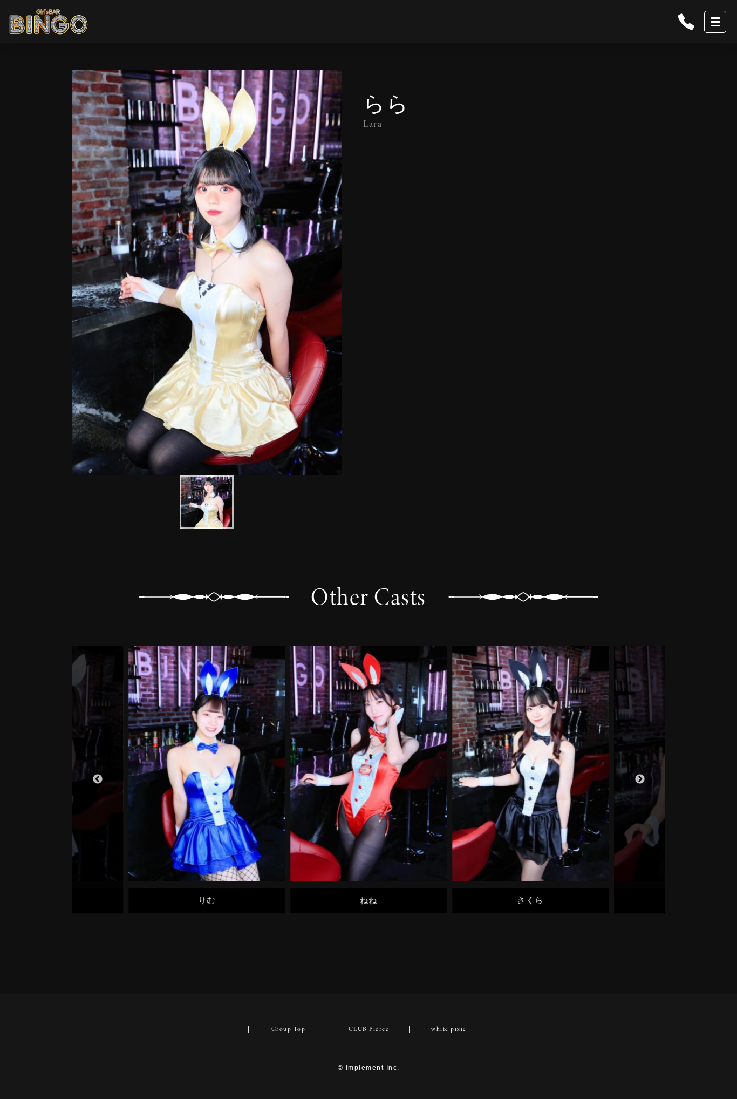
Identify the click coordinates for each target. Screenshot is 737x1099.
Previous (97, 779)
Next (639, 779)
